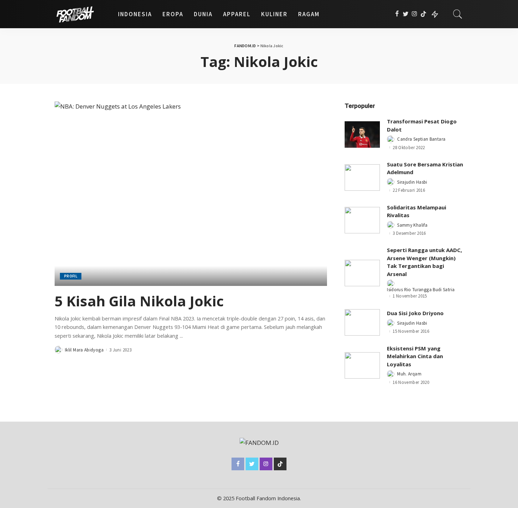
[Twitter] (405, 14)
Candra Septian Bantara (421, 139)
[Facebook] (397, 14)
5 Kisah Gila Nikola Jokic (139, 301)
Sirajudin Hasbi (412, 182)
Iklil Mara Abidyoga (84, 350)
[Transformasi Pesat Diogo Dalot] (362, 134)
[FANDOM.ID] (81, 14)
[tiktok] (423, 14)
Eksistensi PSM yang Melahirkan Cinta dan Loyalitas (415, 356)
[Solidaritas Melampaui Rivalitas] (362, 220)
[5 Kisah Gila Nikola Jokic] (191, 194)
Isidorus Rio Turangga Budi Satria (421, 289)
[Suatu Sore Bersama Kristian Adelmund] (362, 177)
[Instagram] (414, 14)
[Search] (457, 14)
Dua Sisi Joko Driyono (415, 313)
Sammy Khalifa (412, 225)
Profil (70, 276)
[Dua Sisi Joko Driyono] (362, 322)
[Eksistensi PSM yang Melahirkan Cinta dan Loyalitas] (362, 365)
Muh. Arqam (409, 374)
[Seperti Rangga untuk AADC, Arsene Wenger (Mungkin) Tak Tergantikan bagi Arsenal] (362, 273)
